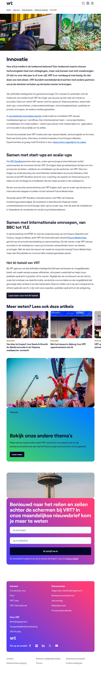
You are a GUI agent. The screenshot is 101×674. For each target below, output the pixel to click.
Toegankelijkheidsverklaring (23, 626)
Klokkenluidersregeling (16, 663)
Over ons (16, 10)
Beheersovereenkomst (63, 595)
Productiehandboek (62, 610)
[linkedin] (43, 646)
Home (9, 10)
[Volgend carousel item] (89, 331)
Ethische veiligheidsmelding (48, 658)
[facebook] (30, 646)
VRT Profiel (15, 631)
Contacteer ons (17, 590)
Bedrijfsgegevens (18, 621)
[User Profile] (88, 3)
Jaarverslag (57, 600)
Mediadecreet (59, 605)
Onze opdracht (27, 10)
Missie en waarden (41, 10)
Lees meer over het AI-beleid (23, 295)
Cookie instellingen (74, 663)
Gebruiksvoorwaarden (75, 658)
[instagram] (36, 646)
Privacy (39, 663)
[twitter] (50, 646)
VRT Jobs (14, 600)
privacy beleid (72, 558)
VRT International (18, 605)
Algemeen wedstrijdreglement (67, 590)
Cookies (10, 658)
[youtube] (56, 646)
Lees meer (17, 454)
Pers (12, 595)
